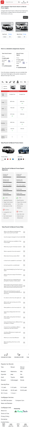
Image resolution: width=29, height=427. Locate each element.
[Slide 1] (2, 159)
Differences (5, 88)
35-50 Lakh (23, 390)
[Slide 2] (5, 159)
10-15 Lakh (23, 387)
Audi (2, 377)
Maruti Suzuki (22, 367)
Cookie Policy (5, 422)
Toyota (13, 377)
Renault (3, 371)
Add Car (25, 17)
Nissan (13, 367)
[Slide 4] (10, 159)
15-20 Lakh (4, 390)
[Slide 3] (8, 159)
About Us (4, 410)
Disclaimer (4, 419)
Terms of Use (5, 413)
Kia (21, 374)
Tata (2, 367)
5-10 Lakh (13, 387)
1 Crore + (13, 393)
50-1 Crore (4, 393)
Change (10, 34)
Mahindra (14, 371)
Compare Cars (19, 400)
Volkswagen (14, 380)
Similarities (5, 86)
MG (21, 371)
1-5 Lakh (3, 387)
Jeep (12, 374)
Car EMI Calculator (6, 400)
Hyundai (3, 374)
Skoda (22, 380)
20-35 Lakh (14, 390)
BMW (22, 377)
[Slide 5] (13, 159)
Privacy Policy (5, 416)
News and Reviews (6, 403)
